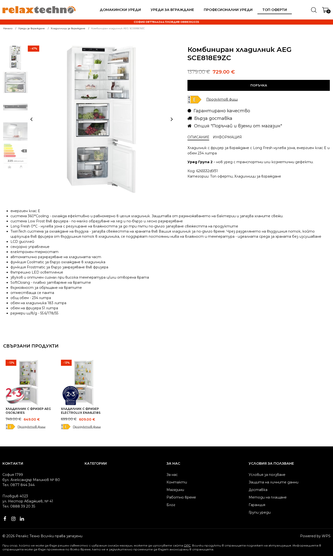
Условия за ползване (267, 474)
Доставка (258, 490)
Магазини (175, 490)
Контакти (176, 482)
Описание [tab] (198, 137)
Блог (170, 505)
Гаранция (257, 505)
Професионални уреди (228, 10)
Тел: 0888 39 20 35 (18, 506)
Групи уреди (260, 512)
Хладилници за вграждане (257, 176)
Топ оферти (274, 10)
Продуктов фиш (31, 426)
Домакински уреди (120, 10)
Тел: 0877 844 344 (18, 485)
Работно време (181, 497)
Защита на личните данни (273, 482)
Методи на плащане (268, 497)
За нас (172, 474)
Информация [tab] (227, 137)
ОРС (187, 545)
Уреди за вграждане (172, 10)
